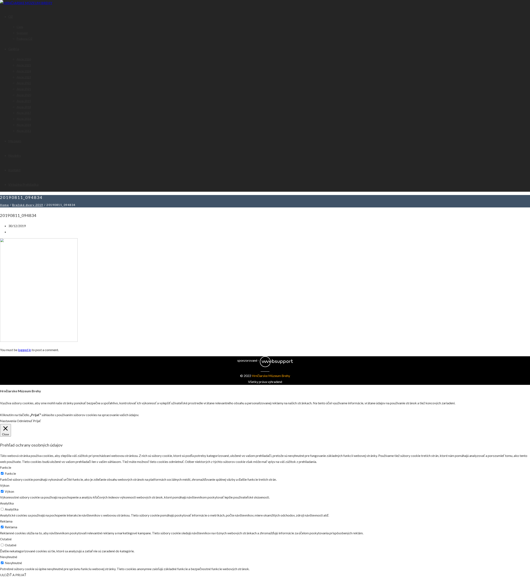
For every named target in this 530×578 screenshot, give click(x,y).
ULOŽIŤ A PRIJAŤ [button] (13, 575)
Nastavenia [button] (8, 421)
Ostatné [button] (6, 539)
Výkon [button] (4, 485)
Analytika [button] (7, 503)
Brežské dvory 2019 (27, 205)
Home (4, 205)
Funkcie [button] (5, 467)
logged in (24, 350)
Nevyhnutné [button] (8, 557)
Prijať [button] (37, 421)
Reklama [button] (6, 521)
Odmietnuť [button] (24, 421)
